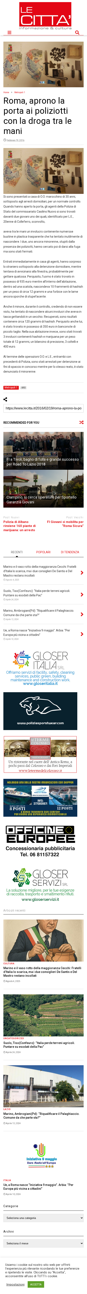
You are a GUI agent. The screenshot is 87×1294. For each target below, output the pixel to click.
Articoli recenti (14, 910)
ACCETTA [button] (36, 1284)
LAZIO (7, 1109)
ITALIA (7, 1180)
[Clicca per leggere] (43, 451)
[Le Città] (45, 30)
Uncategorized (13, 1038)
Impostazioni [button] (15, 1284)
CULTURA (9, 963)
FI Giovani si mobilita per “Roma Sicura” (65, 524)
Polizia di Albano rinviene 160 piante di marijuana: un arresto (19, 526)
